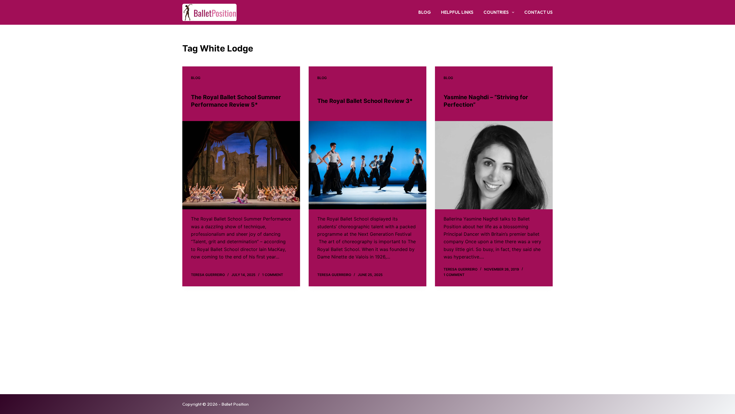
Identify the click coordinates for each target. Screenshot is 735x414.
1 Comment (272, 275)
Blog (424, 12)
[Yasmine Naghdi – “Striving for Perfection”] (494, 165)
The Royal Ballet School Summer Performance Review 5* (236, 101)
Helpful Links (457, 12)
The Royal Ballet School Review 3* (365, 100)
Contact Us (538, 12)
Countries (496, 12)
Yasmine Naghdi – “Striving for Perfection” (486, 101)
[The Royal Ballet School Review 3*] (367, 165)
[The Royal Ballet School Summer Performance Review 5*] (241, 165)
